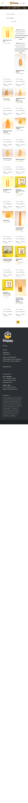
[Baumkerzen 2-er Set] (7, 32)
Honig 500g (18, 405)
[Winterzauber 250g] (20, 251)
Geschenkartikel (7, 408)
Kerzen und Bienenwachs (8, 398)
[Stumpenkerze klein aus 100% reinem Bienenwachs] (20, 287)
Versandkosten (8, 81)
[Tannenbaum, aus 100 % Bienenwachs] (20, 92)
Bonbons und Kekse (7, 411)
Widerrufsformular (7, 366)
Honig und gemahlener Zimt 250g (20, 191)
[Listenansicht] (15, 21)
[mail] (3, 345)
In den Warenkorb (6, 85)
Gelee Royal (15, 408)
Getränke (11, 405)
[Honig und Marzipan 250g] (7, 284)
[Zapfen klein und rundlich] (20, 121)
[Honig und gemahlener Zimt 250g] (20, 182)
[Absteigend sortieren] (21, 14)
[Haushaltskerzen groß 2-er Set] (20, 218)
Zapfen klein (6, 220)
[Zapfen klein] (7, 214)
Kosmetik (16, 411)
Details (11, 84)
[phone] (6, 345)
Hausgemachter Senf (16, 401)
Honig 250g (18, 398)
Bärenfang (6, 415)
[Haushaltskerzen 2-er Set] (7, 182)
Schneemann (6, 99)
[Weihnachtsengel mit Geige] (7, 123)
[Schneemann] (7, 93)
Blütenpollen (13, 415)
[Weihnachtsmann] (7, 153)
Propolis (5, 405)
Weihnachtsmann (7, 158)
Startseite (11, 7)
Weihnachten (6, 401)
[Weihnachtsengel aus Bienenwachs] (7, 251)
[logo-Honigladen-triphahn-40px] (14, 2)
